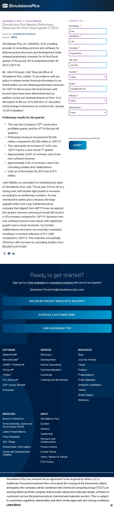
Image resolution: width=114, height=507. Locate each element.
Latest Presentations (14, 431)
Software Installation (89, 384)
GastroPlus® (10, 354)
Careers (45, 428)
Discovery (46, 354)
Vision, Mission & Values (54, 456)
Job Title (74, 60)
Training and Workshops (54, 379)
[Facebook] (9, 254)
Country (73, 72)
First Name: (75, 26)
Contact (45, 423)
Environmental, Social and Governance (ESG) (17, 425)
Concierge (46, 374)
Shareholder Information (17, 446)
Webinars (83, 399)
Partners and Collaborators (48, 440)
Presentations (86, 374)
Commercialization (51, 369)
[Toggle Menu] (108, 5)
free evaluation (37, 282)
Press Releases (86, 379)
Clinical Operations (51, 364)
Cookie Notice (48, 451)
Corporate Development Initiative (16, 453)
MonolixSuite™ (11, 359)
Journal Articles (87, 359)
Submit (77, 145)
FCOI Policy (47, 461)
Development (48, 359)
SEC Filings (9, 441)
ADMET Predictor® (13, 364)
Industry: (74, 95)
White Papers (85, 394)
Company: (74, 48)
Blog (80, 354)
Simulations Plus (50, 418)
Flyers (81, 364)
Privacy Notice (49, 446)
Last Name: (75, 36)
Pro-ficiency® (10, 379)
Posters (82, 369)
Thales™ (7, 374)
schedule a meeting (61, 282)
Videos (82, 389)
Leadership (47, 433)
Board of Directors (13, 418)
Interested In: (76, 107)
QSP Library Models (14, 384)
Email (72, 84)
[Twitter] (4, 254)
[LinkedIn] (13, 254)
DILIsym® (8, 369)
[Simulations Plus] (20, 5)
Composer (8, 389)
